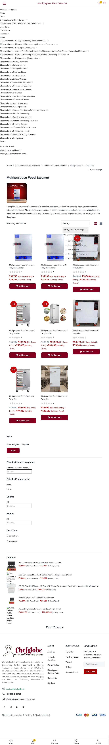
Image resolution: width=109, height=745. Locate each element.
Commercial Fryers (21, 131)
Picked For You (34, 23)
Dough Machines (20, 68)
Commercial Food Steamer (24, 127)
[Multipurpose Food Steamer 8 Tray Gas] (22, 379)
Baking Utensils (19, 79)
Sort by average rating (77, 245)
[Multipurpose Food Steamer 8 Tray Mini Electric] (54, 247)
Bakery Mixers (19, 65)
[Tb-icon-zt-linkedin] (17, 707)
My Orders (70, 652)
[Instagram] (10, 707)
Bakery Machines (38, 41)
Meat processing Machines (24, 134)
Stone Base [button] (14, 536)
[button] (22, 286)
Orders (68, 667)
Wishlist (69, 662)
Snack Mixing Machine (22, 117)
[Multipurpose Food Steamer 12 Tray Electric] (54, 313)
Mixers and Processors (46, 44)
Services (51, 683)
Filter (13, 450)
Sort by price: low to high (78, 254)
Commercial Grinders (22, 86)
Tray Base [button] (13, 541)
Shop (22, 20)
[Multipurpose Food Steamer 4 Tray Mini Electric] (22, 247)
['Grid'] (95, 223)
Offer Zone (4, 27)
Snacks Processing (21, 114)
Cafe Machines (19, 72)
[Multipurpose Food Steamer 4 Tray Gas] (86, 313)
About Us (51, 652)
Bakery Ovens (19, 75)
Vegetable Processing (22, 89)
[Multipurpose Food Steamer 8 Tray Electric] (22, 313)
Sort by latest (73, 250)
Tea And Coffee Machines (24, 96)
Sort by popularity (75, 241)
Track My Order (72, 657)
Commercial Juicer (21, 100)
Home (2, 16)
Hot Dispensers (19, 107)
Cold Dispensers (20, 103)
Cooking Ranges (20, 124)
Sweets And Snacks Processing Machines (69, 51)
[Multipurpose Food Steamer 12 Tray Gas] (54, 379)
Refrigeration (33, 58)
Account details (72, 672)
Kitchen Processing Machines (53, 55)
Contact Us (4, 34)
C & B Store (5, 30)
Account (98, 743)
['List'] (100, 223)
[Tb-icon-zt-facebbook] (4, 707)
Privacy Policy (53, 665)
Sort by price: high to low (78, 258)
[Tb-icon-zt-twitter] (23, 707)
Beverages (30, 48)
